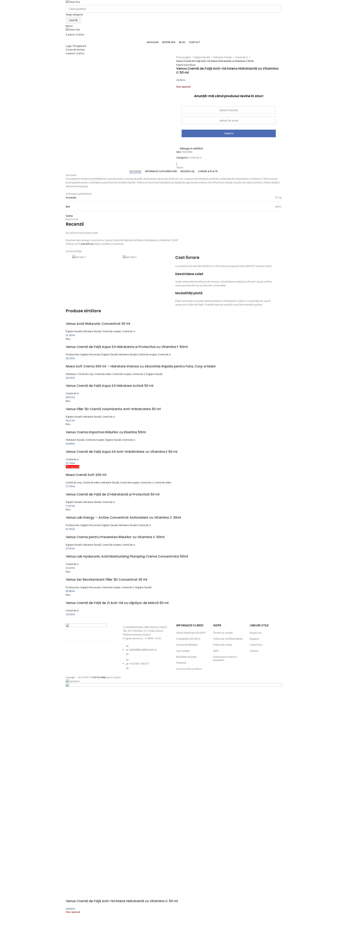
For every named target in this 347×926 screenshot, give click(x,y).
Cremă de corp (85, 374)
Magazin (254, 638)
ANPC (216, 650)
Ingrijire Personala (90, 354)
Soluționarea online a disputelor (225, 658)
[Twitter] (91, 653)
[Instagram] (81, 653)
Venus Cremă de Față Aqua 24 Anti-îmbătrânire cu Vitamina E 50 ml (121, 451)
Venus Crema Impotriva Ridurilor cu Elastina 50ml (106, 432)
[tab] (135, 171)
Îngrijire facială (202, 57)
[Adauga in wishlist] (70, 921)
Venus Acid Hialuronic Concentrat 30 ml (98, 323)
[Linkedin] (72, 663)
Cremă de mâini (102, 374)
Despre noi (256, 632)
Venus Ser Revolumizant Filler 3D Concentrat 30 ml (106, 579)
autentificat (86, 243)
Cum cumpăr (183, 650)
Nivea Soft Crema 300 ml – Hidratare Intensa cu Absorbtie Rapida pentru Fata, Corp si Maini (140, 366)
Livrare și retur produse (189, 668)
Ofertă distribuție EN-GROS (191, 632)
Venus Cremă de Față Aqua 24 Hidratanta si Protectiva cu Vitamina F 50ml (127, 346)
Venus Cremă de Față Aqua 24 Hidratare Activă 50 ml (109, 385)
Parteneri (181, 662)
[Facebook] (72, 653)
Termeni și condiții (223, 632)
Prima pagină (183, 57)
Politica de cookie (222, 644)
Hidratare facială (222, 57)
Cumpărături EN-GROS (188, 638)
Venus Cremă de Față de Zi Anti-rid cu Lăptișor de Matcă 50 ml (117, 603)
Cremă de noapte (111, 331)
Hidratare (71, 374)
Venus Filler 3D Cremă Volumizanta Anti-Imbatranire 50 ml (113, 409)
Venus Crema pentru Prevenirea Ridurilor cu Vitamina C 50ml (115, 537)
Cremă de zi (241, 57)
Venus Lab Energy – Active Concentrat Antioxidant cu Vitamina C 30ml (123, 517)
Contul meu (256, 644)
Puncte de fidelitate (187, 644)
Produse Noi (72, 354)
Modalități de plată (186, 656)
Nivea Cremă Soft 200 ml (86, 474)
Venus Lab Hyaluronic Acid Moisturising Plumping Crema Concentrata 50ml (127, 556)
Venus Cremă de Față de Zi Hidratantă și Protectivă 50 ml (112, 494)
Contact (254, 650)
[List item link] (146, 659)
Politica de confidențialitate (228, 638)
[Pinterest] (100, 653)
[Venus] (178, 164)
